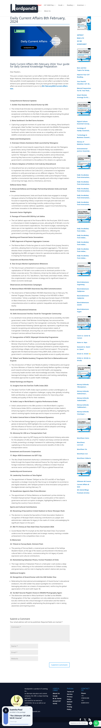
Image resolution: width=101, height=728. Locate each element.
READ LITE (80, 38)
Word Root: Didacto (84, 458)
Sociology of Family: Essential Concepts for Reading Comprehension (83, 129)
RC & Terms (57, 698)
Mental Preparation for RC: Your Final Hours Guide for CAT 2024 (84, 89)
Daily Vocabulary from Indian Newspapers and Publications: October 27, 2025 (83, 250)
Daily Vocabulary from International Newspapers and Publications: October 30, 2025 (83, 183)
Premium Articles (83, 493)
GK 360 (79, 41)
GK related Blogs (83, 490)
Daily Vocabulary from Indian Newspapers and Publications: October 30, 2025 (83, 236)
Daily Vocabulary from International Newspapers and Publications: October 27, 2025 (83, 196)
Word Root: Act (82, 454)
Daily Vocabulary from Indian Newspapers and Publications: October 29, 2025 (83, 257)
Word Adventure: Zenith (83, 304)
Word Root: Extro (83, 438)
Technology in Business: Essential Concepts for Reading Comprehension (84, 136)
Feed (39, 5)
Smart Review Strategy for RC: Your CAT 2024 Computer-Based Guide (83, 96)
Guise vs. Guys (82, 342)
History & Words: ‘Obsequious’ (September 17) (83, 386)
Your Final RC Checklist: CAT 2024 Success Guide (84, 83)
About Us (47, 11)
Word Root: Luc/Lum (81, 443)
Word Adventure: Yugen (83, 310)
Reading (70, 5)
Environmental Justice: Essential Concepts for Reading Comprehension (83, 150)
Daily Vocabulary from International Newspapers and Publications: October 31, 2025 (83, 176)
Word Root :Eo (82, 449)
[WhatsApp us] (96, 723)
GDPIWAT (80, 35)
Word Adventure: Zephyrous (83, 290)
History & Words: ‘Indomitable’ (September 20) (83, 399)
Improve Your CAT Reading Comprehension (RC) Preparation (83, 76)
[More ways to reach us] (90, 723)
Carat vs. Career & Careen (83, 337)
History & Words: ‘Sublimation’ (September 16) (83, 406)
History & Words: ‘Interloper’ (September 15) (83, 413)
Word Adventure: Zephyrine (83, 297)
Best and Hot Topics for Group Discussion (83, 69)
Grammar (80, 5)
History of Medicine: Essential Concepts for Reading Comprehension (84, 143)
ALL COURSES (35, 11)
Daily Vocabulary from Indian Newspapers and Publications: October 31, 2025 (83, 230)
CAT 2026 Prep (49, 5)
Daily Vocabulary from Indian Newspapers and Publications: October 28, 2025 (83, 243)
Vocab (60, 5)
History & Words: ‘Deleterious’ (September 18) (83, 392)
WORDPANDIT (82, 44)
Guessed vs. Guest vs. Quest (83, 348)
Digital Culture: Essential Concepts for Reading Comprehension (84, 123)
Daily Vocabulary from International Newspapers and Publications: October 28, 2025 (83, 190)
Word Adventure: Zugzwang (83, 283)
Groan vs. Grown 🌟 (84, 354)
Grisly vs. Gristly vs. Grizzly (84, 359)
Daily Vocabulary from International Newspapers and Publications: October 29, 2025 (83, 203)
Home (33, 5)
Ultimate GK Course (84, 481)
